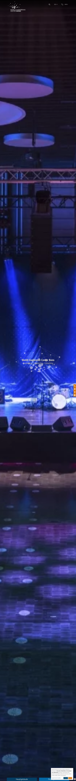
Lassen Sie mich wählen (56, 778)
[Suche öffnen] (49, 4)
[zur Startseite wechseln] (16, 6)
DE (55, 4)
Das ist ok (70, 778)
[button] (74, 386)
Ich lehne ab (66, 778)
